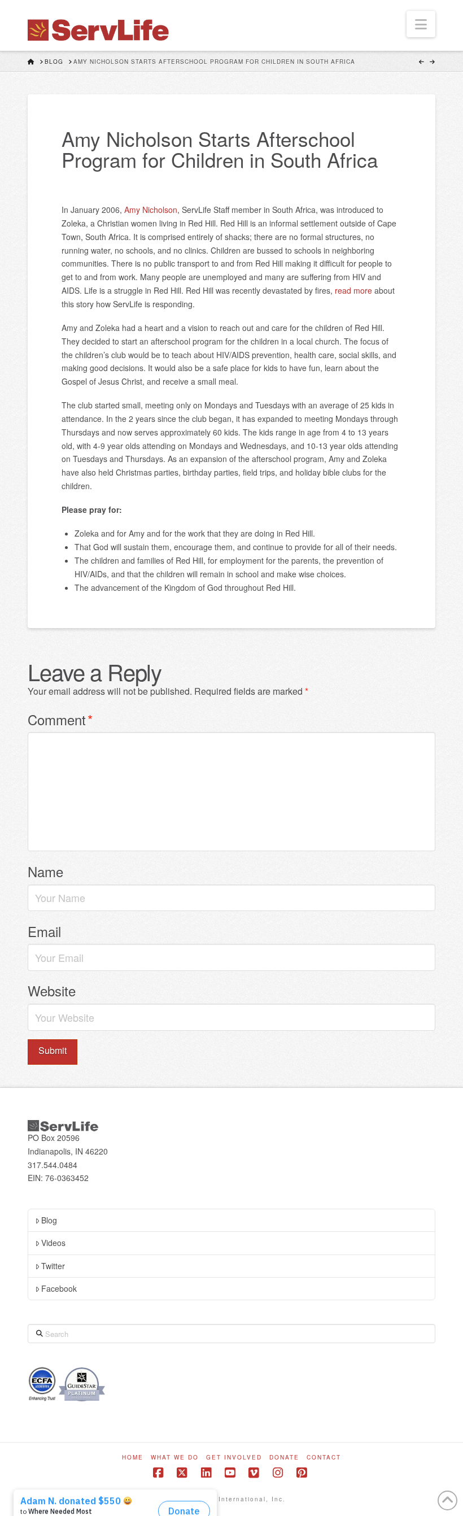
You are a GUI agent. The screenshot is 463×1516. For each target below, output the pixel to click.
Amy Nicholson (150, 209)
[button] (421, 24)
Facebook (59, 1288)
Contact (324, 1457)
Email (44, 931)
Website (52, 990)
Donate (284, 1457)
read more (353, 290)
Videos (53, 1242)
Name (45, 871)
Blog (49, 1220)
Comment (60, 719)
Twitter (53, 1265)
